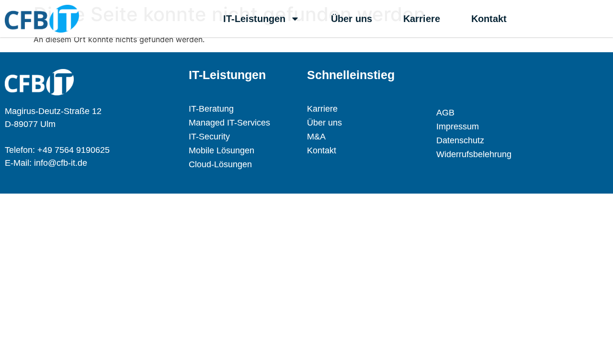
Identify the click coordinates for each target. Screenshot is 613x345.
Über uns (351, 18)
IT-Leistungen (254, 18)
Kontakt (489, 18)
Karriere (421, 18)
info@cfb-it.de (60, 163)
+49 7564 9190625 (73, 150)
